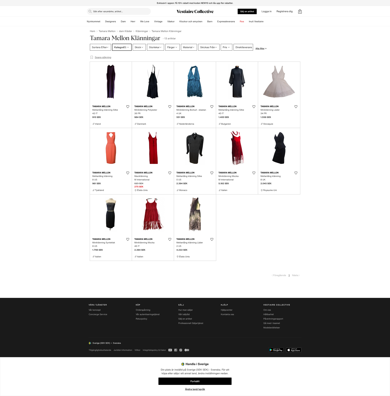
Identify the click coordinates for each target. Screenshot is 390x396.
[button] (300, 11)
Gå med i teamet (271, 323)
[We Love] (152, 21)
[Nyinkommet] (102, 21)
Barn (209, 21)
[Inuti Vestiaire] (266, 21)
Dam (123, 21)
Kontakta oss (227, 314)
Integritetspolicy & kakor (154, 350)
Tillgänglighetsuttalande (100, 350)
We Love (144, 21)
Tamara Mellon (107, 31)
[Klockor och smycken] (205, 21)
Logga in (267, 11)
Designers (110, 21)
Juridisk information (123, 350)
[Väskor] (177, 21)
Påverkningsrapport (273, 318)
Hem (92, 31)
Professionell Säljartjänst (190, 323)
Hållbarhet (268, 314)
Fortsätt (195, 381)
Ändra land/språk (195, 389)
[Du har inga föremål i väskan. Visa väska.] (300, 11)
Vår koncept (95, 310)
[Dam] (128, 21)
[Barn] (215, 21)
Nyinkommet (93, 21)
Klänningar (142, 31)
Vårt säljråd (184, 314)
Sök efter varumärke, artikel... (108, 11)
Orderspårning (143, 310)
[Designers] (118, 21)
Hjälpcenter (226, 310)
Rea (242, 21)
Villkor (137, 350)
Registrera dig (285, 11)
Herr (133, 21)
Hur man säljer (185, 310)
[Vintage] (165, 21)
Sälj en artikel (247, 11)
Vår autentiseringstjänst (148, 314)
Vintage (158, 21)
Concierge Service (98, 314)
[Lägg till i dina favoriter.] (127, 106)
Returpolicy (141, 318)
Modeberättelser (271, 327)
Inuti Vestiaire (256, 21)
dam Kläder (125, 31)
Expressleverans (226, 21)
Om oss (267, 310)
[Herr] (137, 21)
